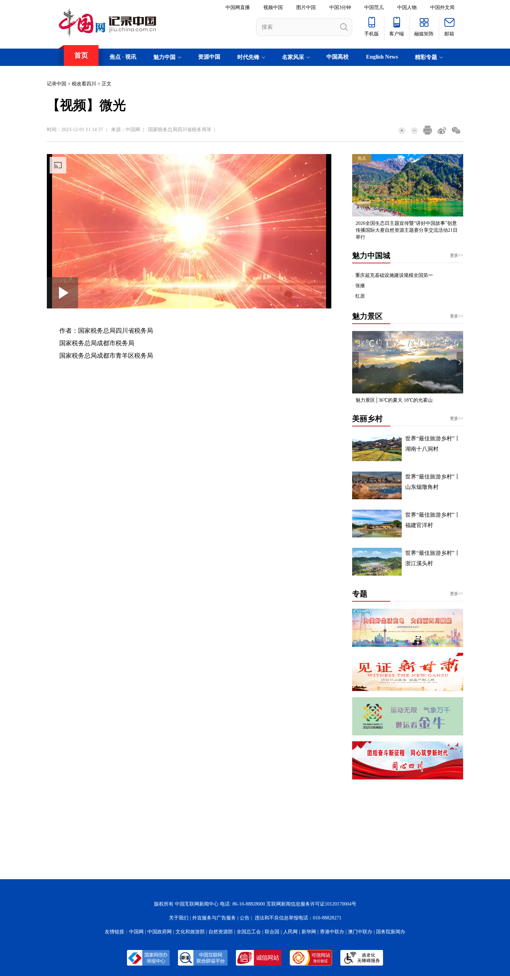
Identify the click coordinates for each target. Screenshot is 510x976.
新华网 (308, 931)
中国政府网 (159, 931)
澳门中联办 (360, 931)
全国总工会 (249, 931)
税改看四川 (84, 83)
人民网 (290, 931)
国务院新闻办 (390, 931)
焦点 (115, 57)
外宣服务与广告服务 (214, 917)
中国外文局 (442, 7)
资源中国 (209, 57)
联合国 (272, 931)
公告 (244, 917)
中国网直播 (238, 7)
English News (382, 57)
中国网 (133, 129)
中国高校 (337, 57)
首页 (81, 55)
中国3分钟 (340, 7)
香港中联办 (332, 931)
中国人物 (407, 7)
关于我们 (178, 917)
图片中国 (306, 7)
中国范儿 (374, 7)
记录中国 (56, 83)
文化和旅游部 (190, 931)
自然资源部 (221, 931)
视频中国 (273, 7)
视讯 (130, 57)
